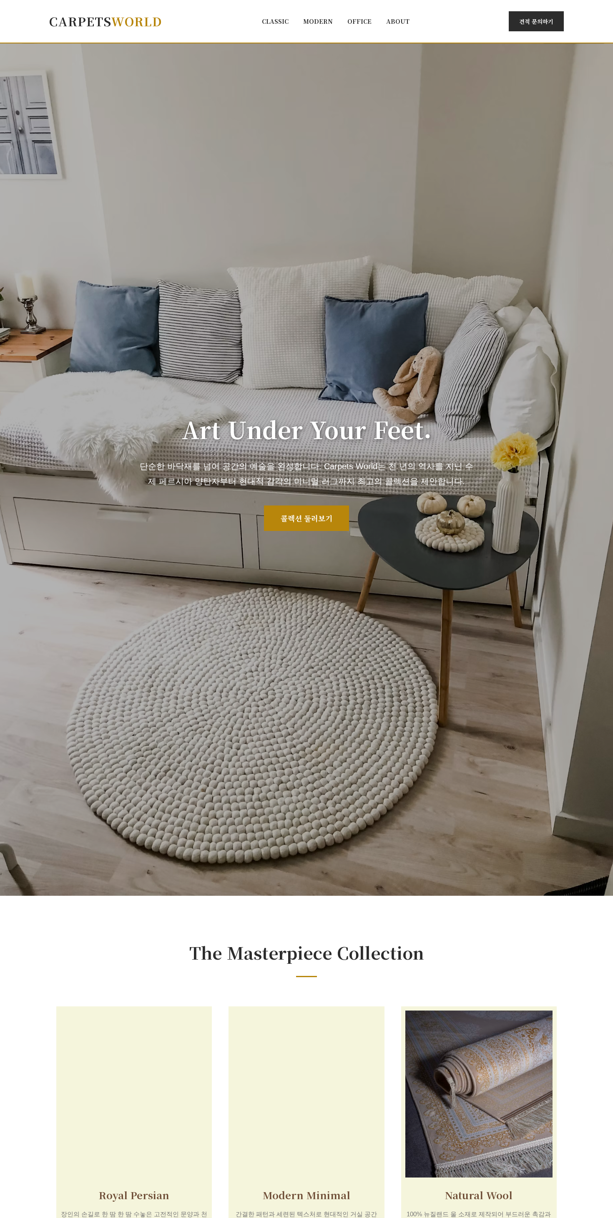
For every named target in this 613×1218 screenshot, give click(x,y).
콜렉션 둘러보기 (306, 518)
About (398, 21)
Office (359, 21)
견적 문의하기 (536, 21)
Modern (318, 21)
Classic (275, 21)
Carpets (105, 21)
